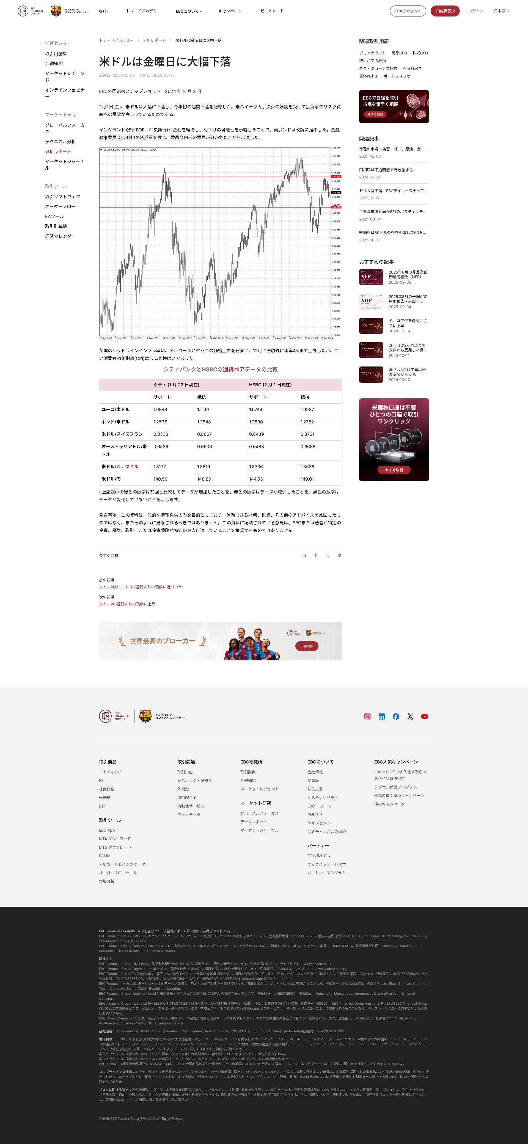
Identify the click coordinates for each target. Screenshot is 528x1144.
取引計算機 (56, 226)
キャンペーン (230, 11)
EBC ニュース (319, 806)
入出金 (183, 789)
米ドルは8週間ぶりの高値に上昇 (127, 604)
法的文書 (315, 789)
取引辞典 (248, 772)
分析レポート (58, 151)
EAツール (54, 216)
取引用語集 (56, 53)
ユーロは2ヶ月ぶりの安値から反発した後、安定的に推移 (408, 347)
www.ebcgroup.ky (332, 969)
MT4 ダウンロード (115, 838)
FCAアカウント (408, 11)
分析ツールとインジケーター (124, 864)
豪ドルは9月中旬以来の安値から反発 (407, 372)
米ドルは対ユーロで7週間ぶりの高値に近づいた (140, 587)
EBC (103, 91)
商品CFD (399, 53)
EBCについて (187, 11)
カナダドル (127, 466)
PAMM (104, 855)
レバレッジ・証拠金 (194, 780)
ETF (102, 806)
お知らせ (315, 814)
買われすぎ (368, 76)
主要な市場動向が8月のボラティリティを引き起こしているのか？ (394, 211)
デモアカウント (372, 53)
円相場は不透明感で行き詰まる (386, 169)
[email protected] (287, 1031)
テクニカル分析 (60, 141)
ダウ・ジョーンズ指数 (378, 68)
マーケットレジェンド (65, 77)
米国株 (105, 797)
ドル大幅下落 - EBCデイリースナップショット (394, 190)
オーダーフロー (60, 206)
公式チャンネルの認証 (326, 831)
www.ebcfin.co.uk (317, 964)
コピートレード (270, 11)
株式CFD (420, 53)
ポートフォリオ (397, 76)
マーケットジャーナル (64, 165)
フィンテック (188, 814)
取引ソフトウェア (62, 196)
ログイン (475, 11)
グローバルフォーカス (65, 128)
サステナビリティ (322, 797)
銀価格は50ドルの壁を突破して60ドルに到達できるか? (394, 232)
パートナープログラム (326, 872)
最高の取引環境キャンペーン (399, 795)
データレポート (253, 821)
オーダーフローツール (118, 872)
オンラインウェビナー (65, 93)
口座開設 (444, 11)
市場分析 (106, 881)
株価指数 (106, 789)
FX (101, 780)
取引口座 (185, 772)
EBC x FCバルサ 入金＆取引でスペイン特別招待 (400, 775)
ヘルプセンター (320, 823)
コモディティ (110, 772)
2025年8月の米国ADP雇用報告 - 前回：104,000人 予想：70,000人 (408, 299)
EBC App (107, 830)
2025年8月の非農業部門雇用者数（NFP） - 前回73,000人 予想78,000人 (408, 274)
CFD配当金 (187, 797)
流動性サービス (190, 806)
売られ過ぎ (412, 68)
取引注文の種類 (372, 60)
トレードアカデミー (143, 11)
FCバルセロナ (319, 855)
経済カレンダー (60, 236)
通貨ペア (234, 369)
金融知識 (54, 63)
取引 (102, 11)
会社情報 (315, 772)
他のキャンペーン (389, 804)
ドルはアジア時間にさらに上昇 (408, 323)
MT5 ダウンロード (115, 847)
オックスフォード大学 (326, 864)
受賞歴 (313, 780)
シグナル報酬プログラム (395, 787)
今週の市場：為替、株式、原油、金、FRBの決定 (394, 149)
